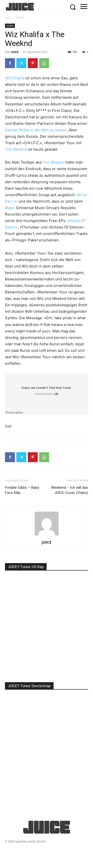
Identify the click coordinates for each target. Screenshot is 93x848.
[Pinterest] (33, 63)
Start (8, 18)
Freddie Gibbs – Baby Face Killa (22, 490)
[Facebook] (10, 63)
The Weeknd (16, 149)
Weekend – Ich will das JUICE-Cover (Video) (69, 490)
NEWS (20, 18)
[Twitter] (21, 63)
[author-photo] (47, 535)
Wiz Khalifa (14, 78)
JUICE (15, 52)
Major (10, 207)
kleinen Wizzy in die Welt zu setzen (36, 130)
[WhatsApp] (44, 63)
